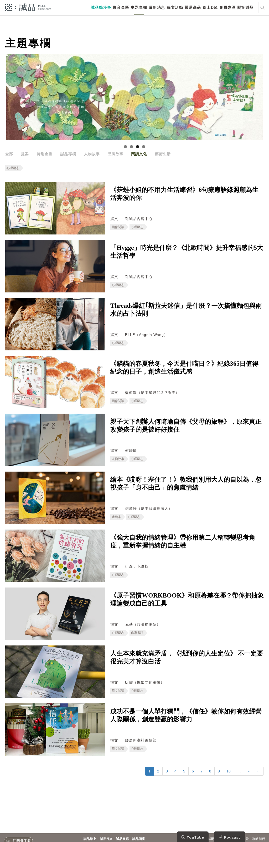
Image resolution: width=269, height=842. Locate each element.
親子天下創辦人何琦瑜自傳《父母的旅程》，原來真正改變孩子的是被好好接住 (186, 425)
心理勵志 (13, 168)
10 (228, 771)
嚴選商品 (193, 7)
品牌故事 (115, 154)
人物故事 (92, 154)
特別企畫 (45, 154)
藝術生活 (163, 154)
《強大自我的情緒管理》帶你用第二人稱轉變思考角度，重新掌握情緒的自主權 (182, 541)
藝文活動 (175, 7)
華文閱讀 (118, 691)
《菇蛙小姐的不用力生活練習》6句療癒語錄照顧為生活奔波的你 (184, 193)
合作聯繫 (210, 839)
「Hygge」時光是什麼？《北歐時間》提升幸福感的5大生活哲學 (186, 251)
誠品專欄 (68, 154)
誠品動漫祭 (101, 7)
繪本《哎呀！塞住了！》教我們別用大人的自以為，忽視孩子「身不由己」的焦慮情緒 (186, 483)
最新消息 (157, 7)
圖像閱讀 (118, 227)
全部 (9, 154)
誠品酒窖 (138, 839)
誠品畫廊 (122, 839)
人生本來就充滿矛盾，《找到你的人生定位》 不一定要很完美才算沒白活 (186, 657)
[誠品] (28, 7)
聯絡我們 (258, 839)
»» (258, 771)
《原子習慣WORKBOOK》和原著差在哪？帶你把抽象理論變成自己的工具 (187, 599)
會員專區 (227, 7)
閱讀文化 (139, 154)
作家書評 (137, 633)
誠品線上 (90, 839)
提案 (25, 154)
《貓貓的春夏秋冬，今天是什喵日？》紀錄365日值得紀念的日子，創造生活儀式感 (184, 367)
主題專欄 (139, 7)
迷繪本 (116, 517)
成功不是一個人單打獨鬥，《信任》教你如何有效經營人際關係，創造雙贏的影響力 (186, 715)
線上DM (210, 7)
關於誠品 (245, 7)
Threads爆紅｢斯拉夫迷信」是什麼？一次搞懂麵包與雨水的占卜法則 (186, 309)
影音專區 (121, 7)
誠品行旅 (106, 839)
